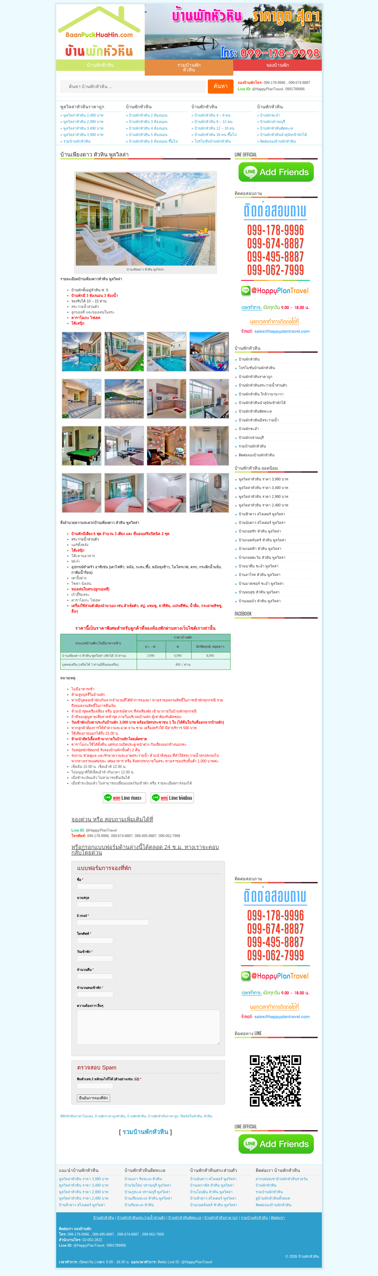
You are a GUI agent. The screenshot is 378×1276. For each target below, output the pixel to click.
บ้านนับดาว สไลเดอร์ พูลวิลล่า (262, 523)
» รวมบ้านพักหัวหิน (75, 141)
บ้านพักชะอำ (249, 429)
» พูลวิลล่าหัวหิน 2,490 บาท (81, 115)
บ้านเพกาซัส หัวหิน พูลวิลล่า (212, 1185)
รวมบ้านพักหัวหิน (189, 67)
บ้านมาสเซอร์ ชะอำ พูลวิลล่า (261, 584)
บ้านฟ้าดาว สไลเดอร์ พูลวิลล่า (262, 514)
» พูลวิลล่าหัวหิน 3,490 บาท (81, 128)
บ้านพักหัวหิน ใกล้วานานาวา (261, 394)
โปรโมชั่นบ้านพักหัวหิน (257, 368)
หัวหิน (208, 1116)
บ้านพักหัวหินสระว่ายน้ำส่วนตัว (263, 385)
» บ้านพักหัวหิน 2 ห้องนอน (146, 115)
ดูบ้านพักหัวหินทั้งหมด (273, 1198)
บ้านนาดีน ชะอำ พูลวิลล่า (258, 566)
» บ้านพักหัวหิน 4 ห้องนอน (146, 128)
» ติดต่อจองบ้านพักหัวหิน (276, 141)
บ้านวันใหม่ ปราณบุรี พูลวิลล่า (148, 1185)
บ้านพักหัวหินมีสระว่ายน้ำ (259, 420)
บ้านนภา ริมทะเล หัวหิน (143, 1179)
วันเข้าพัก (85, 952)
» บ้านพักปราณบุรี (271, 122)
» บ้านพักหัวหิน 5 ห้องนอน (146, 135)
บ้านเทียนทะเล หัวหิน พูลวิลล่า (148, 1198)
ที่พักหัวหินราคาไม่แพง (76, 1116)
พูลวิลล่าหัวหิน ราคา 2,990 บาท (263, 497)
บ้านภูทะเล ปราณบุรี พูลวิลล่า (147, 1192)
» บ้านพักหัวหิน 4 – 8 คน (211, 115)
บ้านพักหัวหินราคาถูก (163, 1116)
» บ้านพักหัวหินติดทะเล (275, 128)
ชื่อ (80, 880)
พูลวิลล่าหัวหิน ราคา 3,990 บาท (263, 479)
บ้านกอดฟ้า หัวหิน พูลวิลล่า (260, 549)
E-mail (83, 916)
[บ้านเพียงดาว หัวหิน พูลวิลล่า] (82, 370)
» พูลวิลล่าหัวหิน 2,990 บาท (81, 122)
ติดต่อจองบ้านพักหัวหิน (257, 455)
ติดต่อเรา (278, 1218)
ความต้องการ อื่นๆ (90, 1006)
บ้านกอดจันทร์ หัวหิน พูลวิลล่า (262, 540)
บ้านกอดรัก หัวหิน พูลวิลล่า (260, 531)
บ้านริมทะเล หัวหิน (139, 1205)
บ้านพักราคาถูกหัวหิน (110, 1116)
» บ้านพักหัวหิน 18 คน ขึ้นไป (214, 135)
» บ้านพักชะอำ (268, 115)
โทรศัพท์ (84, 934)
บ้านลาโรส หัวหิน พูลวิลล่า (259, 575)
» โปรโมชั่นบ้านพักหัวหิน (211, 141)
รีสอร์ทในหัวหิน (191, 1116)
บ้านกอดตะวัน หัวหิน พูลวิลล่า (262, 557)
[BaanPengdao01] (82, 464)
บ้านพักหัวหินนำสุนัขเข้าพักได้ (262, 403)
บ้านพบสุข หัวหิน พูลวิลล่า (259, 592)
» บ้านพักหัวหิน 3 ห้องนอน (146, 122)
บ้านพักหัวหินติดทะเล (255, 411)
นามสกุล (83, 898)
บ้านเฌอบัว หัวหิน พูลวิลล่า (260, 601)
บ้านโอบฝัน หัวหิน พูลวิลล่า (211, 1192)
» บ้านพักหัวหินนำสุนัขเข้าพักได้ (282, 135)
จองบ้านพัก (277, 64)
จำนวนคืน (85, 970)
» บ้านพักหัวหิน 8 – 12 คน (211, 122)
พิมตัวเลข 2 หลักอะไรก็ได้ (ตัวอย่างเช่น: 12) (109, 1079)
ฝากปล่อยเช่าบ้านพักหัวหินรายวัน (282, 1179)
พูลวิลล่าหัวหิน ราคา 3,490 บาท (263, 488)
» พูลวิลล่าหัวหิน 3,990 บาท (81, 135)
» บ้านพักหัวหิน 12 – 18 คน (212, 128)
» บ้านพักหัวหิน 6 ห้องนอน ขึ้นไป (152, 141)
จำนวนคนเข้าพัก (90, 988)
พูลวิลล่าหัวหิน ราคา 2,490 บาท (263, 505)
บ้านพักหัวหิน (100, 64)
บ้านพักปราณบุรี (251, 438)
